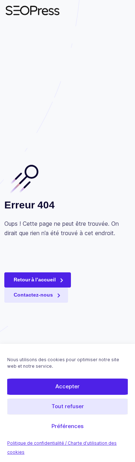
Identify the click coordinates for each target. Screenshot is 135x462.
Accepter (67, 386)
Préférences (67, 426)
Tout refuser (67, 406)
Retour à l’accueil (35, 279)
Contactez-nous (33, 295)
